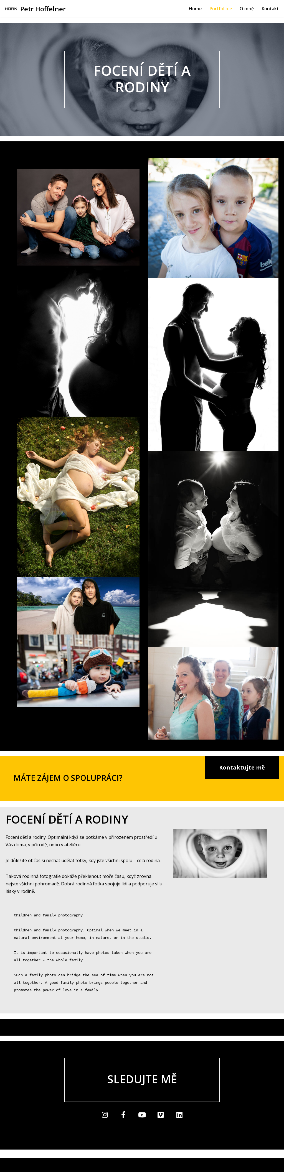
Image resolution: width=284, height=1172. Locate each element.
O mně (247, 9)
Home (195, 9)
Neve (9, 1165)
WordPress (47, 1165)
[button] (231, 9)
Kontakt (270, 9)
